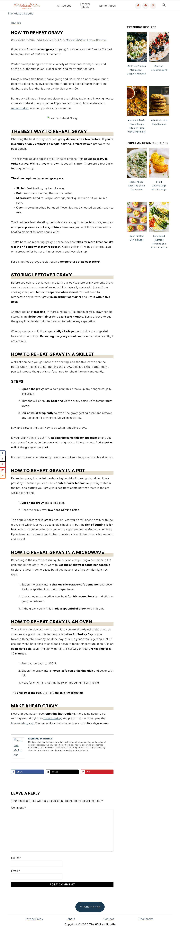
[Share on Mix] (3, 476)
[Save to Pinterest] (3, 464)
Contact (108, 919)
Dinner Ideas (107, 5)
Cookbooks (146, 919)
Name (16, 857)
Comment (18, 807)
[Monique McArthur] (18, 757)
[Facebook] (138, 6)
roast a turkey (52, 718)
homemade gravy (22, 723)
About (71, 919)
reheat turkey (20, 108)
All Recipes (64, 5)
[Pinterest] (145, 6)
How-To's (16, 22)
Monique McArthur (40, 738)
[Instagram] (153, 6)
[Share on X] (3, 459)
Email (15, 871)
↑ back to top (90, 907)
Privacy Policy (34, 919)
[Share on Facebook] (3, 453)
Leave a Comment (96, 40)
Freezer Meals (85, 6)
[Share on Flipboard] (3, 470)
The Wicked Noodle (20, 13)
